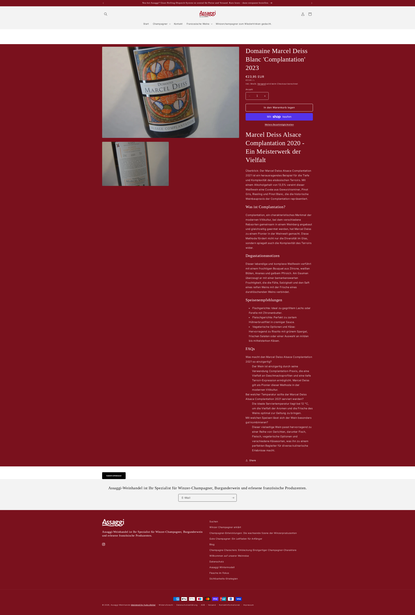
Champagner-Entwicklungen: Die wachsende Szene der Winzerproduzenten (253, 532)
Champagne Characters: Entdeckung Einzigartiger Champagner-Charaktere (252, 549)
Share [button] (252, 460)
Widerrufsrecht (166, 605)
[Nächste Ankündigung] (311, 3)
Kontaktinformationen (229, 605)
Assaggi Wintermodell (222, 567)
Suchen (213, 521)
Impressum (248, 605)
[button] (105, 14)
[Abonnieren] (233, 498)
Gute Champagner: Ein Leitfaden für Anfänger (235, 538)
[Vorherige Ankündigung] (103, 3)
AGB (203, 605)
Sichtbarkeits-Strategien (223, 578)
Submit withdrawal (113, 476)
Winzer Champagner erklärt (225, 527)
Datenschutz (216, 561)
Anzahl (249, 89)
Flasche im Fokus (219, 572)
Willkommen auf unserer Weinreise (229, 555)
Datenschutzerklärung (187, 605)
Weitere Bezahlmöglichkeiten (279, 124)
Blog (211, 544)
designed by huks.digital (143, 605)
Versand (261, 84)
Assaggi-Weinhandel (120, 605)
